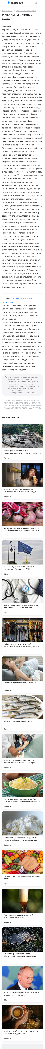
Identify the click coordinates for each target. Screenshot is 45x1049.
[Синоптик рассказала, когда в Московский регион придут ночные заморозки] (22, 945)
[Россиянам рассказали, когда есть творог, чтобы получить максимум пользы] (22, 829)
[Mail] (8, 3)
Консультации (7, 11)
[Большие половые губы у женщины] (22, 674)
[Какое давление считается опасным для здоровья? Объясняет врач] (22, 597)
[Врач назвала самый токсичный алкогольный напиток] (22, 907)
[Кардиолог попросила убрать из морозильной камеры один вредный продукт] (22, 481)
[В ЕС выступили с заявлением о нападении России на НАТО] (22, 558)
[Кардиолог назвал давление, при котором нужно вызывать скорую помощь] (22, 752)
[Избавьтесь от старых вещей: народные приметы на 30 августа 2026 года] (22, 636)
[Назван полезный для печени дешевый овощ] (22, 868)
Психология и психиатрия (26, 11)
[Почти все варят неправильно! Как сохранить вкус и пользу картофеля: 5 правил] (22, 791)
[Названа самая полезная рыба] (22, 713)
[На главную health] (16, 3)
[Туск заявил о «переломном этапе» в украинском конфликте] (22, 984)
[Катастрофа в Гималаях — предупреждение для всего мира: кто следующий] (22, 442)
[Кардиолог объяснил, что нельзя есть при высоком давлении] (22, 1023)
